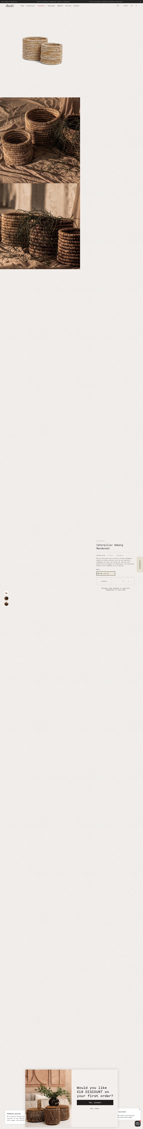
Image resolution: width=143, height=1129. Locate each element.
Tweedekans (41, 6)
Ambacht (60, 6)
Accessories (100, 541)
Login (125, 5)
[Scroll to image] (6, 593)
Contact (140, 564)
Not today (94, 1108)
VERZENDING (119, 555)
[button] (136, 5)
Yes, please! (95, 1102)
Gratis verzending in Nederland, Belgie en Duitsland (20, 1)
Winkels (76, 6)
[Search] (132, 5)
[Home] (13, 5)
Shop (22, 6)
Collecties (31, 6)
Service (68, 6)
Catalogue (51, 6)
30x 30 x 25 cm (102, 573)
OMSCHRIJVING (100, 555)
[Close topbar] (140, 1)
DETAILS (110, 555)
